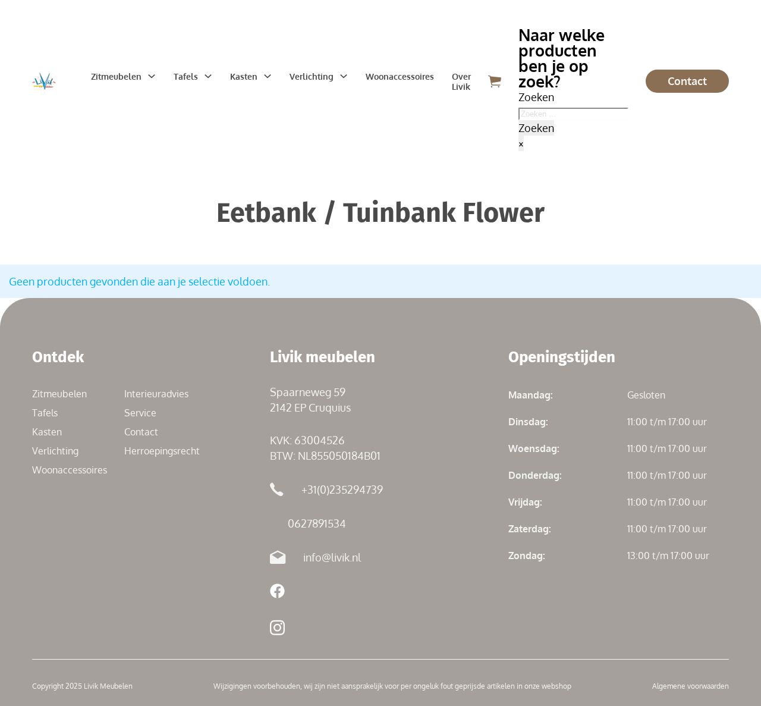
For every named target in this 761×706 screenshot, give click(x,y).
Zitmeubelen (116, 76)
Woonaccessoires (400, 76)
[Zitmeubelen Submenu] (151, 76)
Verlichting (312, 76)
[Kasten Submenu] (267, 76)
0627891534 (317, 523)
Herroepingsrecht (162, 451)
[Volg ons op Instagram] (277, 629)
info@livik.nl (332, 557)
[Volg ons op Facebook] (277, 592)
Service (140, 413)
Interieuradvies (156, 394)
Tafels (186, 76)
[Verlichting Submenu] (343, 76)
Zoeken (536, 127)
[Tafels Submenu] (208, 76)
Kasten (243, 76)
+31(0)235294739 (342, 489)
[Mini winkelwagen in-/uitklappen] (494, 81)
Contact (687, 80)
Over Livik (461, 81)
